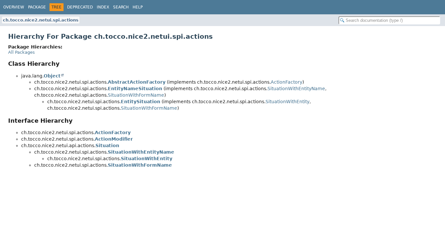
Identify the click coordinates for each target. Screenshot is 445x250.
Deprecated (80, 7)
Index (103, 7)
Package (37, 7)
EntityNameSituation (135, 88)
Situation (107, 145)
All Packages (21, 52)
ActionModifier (114, 139)
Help (138, 7)
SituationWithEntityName (296, 88)
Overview (13, 7)
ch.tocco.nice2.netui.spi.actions (41, 20)
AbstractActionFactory (136, 82)
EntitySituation (140, 101)
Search (121, 7)
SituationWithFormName (136, 95)
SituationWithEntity (287, 101)
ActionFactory (286, 82)
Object (52, 75)
